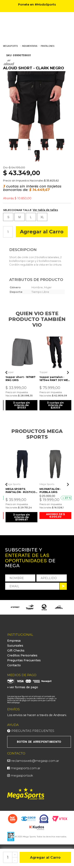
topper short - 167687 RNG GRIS (20, 378)
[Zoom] (14, 144)
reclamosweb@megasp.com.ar (35, 761)
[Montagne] (59, 607)
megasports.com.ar (25, 768)
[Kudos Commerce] (37, 827)
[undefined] (37, 105)
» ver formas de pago (22, 687)
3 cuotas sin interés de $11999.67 (21, 517)
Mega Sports (13, 484)
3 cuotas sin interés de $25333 (55, 405)
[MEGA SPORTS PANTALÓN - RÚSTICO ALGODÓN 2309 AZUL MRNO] (21, 464)
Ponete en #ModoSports (37, 4)
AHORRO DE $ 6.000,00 (55, 515)
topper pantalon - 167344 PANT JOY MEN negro (54, 378)
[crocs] (44, 607)
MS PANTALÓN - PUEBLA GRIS (50, 490)
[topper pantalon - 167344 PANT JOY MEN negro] (55, 352)
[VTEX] (59, 818)
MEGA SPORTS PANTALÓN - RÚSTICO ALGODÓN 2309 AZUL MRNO (20, 490)
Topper (10, 372)
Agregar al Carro (42, 232)
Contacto (14, 665)
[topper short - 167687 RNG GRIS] (21, 352)
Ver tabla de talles (45, 209)
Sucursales (15, 645)
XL (42, 217)
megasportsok (22, 775)
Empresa (14, 640)
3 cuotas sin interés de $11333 (21, 405)
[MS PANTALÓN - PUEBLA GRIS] (55, 464)
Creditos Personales (22, 655)
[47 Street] (15, 607)
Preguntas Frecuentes (24, 660)
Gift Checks (15, 650)
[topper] (29, 607)
